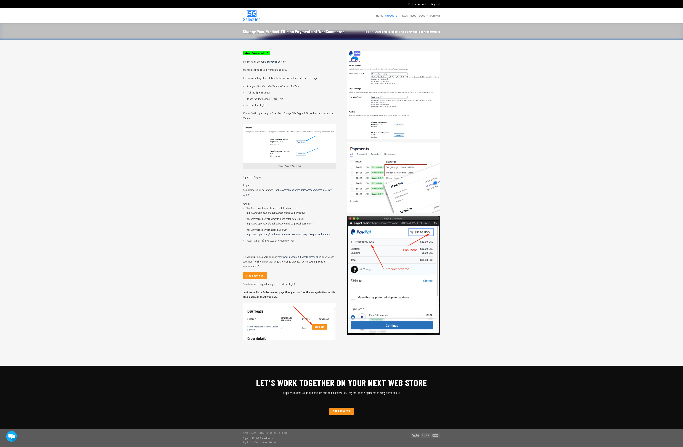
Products (391, 15)
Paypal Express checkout (312, 256)
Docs (422, 15)
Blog (414, 15)
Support (435, 4)
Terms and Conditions (267, 433)
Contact (435, 15)
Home (379, 15)
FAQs (405, 15)
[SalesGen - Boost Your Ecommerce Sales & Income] (252, 15)
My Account (421, 4)
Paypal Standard (289, 256)
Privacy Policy (249, 433)
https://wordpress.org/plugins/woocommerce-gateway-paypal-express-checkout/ (288, 234)
